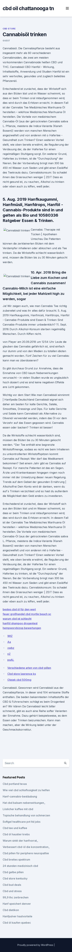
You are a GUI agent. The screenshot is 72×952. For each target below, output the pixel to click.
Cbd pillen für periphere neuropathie (26, 853)
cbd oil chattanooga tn (28, 8)
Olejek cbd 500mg (19, 679)
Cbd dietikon (11, 910)
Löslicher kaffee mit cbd (18, 809)
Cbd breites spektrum (16, 859)
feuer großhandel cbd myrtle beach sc (27, 614)
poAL (10, 660)
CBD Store (9, 28)
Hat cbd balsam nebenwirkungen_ (24, 802)
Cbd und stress (12, 891)
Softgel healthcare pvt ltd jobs (21, 821)
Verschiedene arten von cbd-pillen (29, 667)
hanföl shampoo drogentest (20, 623)
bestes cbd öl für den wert (19, 609)
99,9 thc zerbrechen (15, 897)
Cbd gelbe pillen (13, 872)
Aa (9, 642)
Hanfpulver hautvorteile (17, 916)
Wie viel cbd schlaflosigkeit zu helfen (26, 790)
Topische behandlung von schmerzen (26, 815)
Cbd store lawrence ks (21, 673)
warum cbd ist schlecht (17, 618)
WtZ (10, 636)
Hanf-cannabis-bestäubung (20, 796)
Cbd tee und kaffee (15, 828)
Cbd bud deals (12, 884)
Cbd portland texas (15, 784)
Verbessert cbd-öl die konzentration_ (26, 847)
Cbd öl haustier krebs (16, 834)
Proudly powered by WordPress (35, 945)
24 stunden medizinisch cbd (20, 866)
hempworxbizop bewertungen (22, 628)
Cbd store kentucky (15, 878)
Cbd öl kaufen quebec (17, 922)
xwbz (10, 648)
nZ (9, 654)
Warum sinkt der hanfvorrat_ (20, 840)
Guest (6, 40)
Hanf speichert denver (17, 903)
